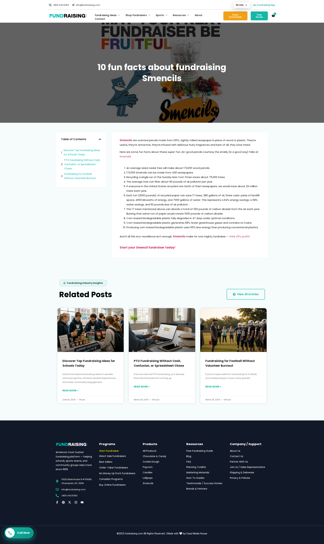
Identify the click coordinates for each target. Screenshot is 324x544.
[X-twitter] (69, 502)
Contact (100, 19)
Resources (179, 15)
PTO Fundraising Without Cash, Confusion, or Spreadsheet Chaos (82, 164)
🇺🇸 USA (240, 5)
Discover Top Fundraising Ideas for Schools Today (82, 152)
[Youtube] (82, 502)
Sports (160, 15)
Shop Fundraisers (136, 15)
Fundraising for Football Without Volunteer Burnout (80, 176)
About (198, 15)
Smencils (125, 156)
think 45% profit (239, 236)
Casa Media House (196, 533)
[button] (100, 139)
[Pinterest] (63, 502)
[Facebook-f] (57, 502)
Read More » (70, 390)
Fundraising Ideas (106, 15)
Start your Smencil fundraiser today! (148, 247)
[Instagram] (75, 502)
